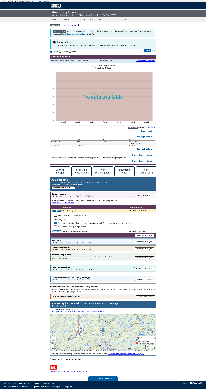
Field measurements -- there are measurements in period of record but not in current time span (94, 223)
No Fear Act (62, 386)
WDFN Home (56, 20)
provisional (151, 127)
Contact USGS (48, 383)
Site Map (38, 383)
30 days (65, 51)
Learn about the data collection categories (67, 184)
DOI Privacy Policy (10, 383)
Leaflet (58, 350)
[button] (103, 330)
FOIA (70, 386)
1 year (74, 51)
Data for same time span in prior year (72, 227)
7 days (55, 51)
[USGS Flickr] (196, 384)
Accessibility (28, 383)
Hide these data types (145, 195)
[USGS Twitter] (188, 384)
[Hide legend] (154, 338)
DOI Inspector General (37, 386)
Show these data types (144, 242)
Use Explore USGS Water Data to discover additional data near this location (79, 311)
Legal (20, 383)
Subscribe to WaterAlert (145, 61)
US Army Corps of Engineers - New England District (68, 371)
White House (52, 386)
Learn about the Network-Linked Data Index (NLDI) (126, 354)
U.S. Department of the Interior (15, 386)
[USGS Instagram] (201, 384)
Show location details (145, 297)
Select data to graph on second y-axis (72, 215)
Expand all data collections (63, 188)
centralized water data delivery (74, 34)
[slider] (152, 125)
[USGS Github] (193, 384)
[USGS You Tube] (198, 384)
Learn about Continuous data (63, 203)
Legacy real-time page (69, 25)
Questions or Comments (103, 378)
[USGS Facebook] (191, 384)
